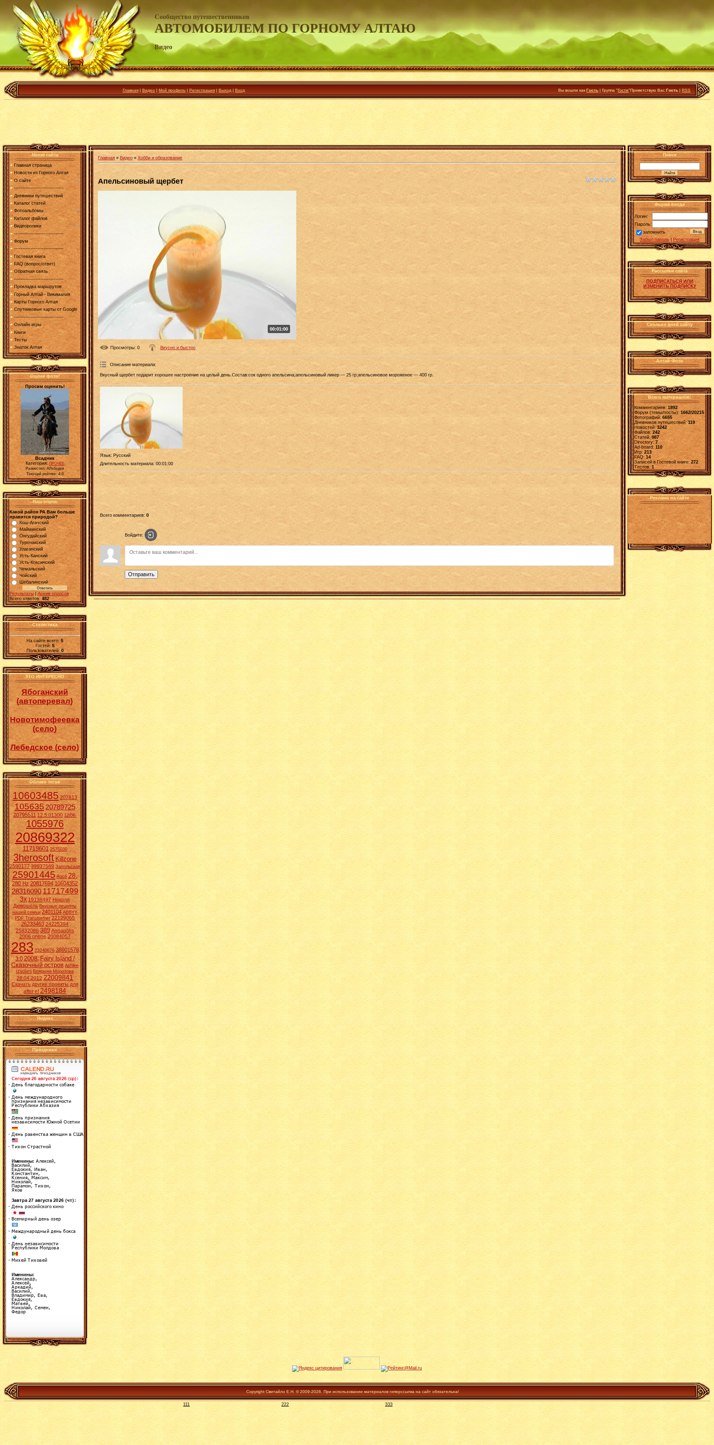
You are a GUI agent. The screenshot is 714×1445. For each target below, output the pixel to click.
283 (22, 947)
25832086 (27, 931)
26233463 (32, 924)
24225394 (57, 924)
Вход (240, 90)
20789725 (60, 807)
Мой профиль (172, 90)
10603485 (35, 795)
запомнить (654, 232)
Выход (225, 90)
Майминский (32, 529)
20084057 (59, 936)
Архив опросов (53, 593)
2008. (31, 958)
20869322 (45, 837)
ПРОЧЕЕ (56, 463)
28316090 (26, 891)
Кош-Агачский (34, 522)
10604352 (66, 883)
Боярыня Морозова (53, 971)
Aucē (62, 876)
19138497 (39, 900)
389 (45, 930)
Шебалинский (33, 581)
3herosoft (33, 857)
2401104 (52, 912)
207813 (68, 797)
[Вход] (151, 535)
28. (72, 875)
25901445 (33, 874)
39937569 (42, 866)
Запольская (67, 866)
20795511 (24, 815)
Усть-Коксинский (37, 562)
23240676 (45, 950)
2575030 (58, 849)
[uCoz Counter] (361, 1367)
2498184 (53, 990)
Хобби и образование (160, 157)
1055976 (45, 823)
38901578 (67, 950)
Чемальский (32, 568)
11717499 (61, 891)
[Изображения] (141, 418)
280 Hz (20, 883)
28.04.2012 (29, 978)
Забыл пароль (654, 239)
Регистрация (202, 90)
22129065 (63, 918)
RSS (686, 90)
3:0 (19, 958)
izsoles (24, 971)
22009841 (58, 977)
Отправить (141, 574)
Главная (130, 90)
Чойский (28, 575)
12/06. (70, 815)
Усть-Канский (33, 555)
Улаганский (31, 548)
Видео (148, 90)
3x (23, 899)
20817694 (41, 883)
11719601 (36, 848)
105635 (29, 806)
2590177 (20, 866)
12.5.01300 (50, 815)
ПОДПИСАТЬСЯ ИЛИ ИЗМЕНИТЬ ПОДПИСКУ (669, 284)
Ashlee (72, 965)
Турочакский (32, 542)
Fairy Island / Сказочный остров (43, 961)
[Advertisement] (357, 123)
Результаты (22, 593)
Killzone (65, 859)
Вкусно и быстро (177, 347)
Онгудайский (33, 535)
